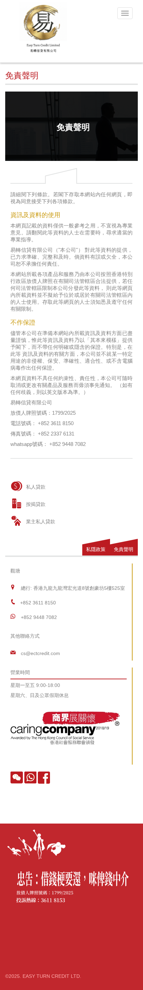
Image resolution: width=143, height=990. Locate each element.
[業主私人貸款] (16, 521)
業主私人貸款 (40, 521)
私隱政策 (96, 549)
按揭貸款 (35, 504)
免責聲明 (123, 549)
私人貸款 (35, 487)
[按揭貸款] (16, 503)
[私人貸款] (16, 486)
